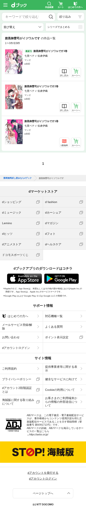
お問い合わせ (11, 337)
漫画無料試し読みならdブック (17, 178)
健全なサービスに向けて (61, 379)
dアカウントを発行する (43, 472)
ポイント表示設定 (56, 337)
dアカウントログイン (16, 347)
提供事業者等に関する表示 (61, 368)
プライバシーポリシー (16, 379)
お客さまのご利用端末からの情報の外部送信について (61, 401)
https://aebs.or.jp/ (38, 434)
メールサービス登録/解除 (17, 326)
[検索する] (51, 17)
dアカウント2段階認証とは (17, 389)
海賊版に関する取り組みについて (18, 401)
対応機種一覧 (54, 316)
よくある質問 (54, 326)
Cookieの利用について (60, 389)
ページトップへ (43, 493)
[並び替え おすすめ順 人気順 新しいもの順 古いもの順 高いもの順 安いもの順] (23, 27)
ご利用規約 (9, 368)
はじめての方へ (18, 316)
